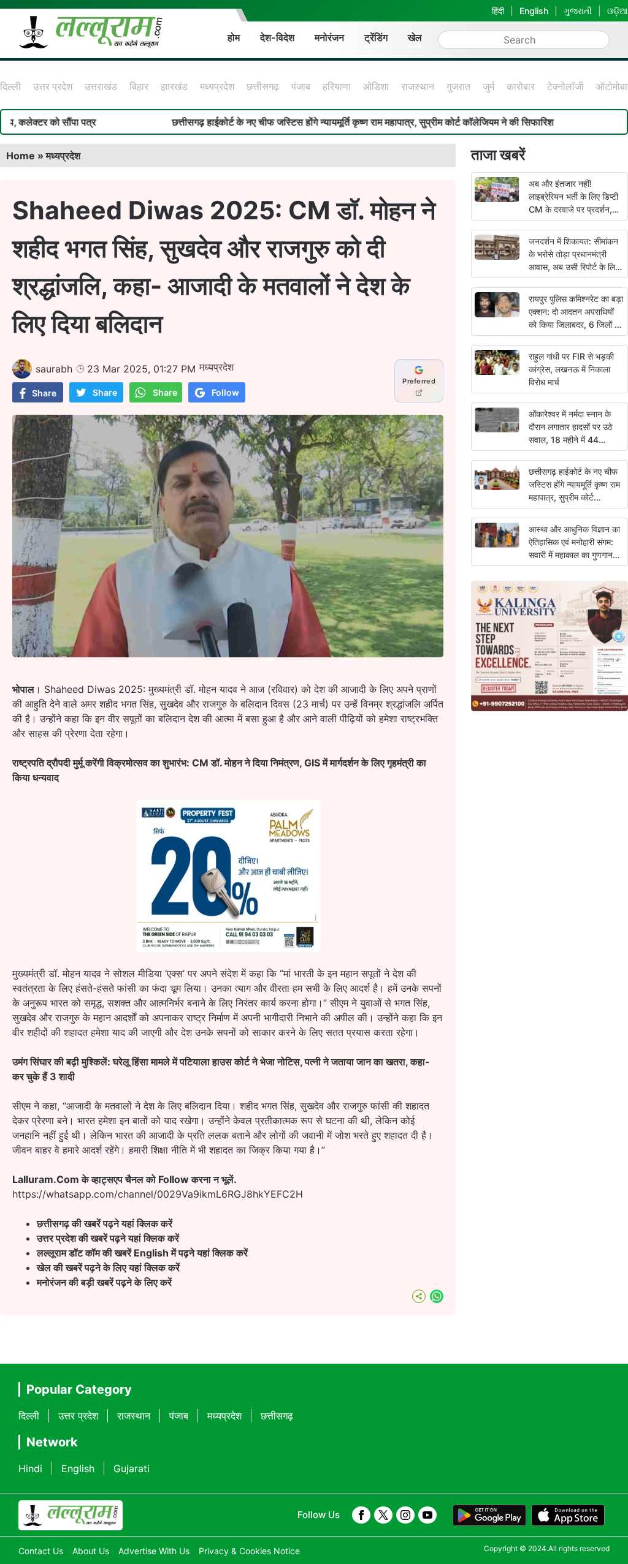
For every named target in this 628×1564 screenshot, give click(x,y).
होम (234, 37)
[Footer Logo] (70, 1515)
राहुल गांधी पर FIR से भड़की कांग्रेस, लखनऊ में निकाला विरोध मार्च (571, 369)
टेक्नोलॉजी (565, 86)
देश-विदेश (277, 37)
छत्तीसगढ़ (263, 86)
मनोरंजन (329, 37)
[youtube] (427, 1515)
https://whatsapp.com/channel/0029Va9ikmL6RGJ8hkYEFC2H (157, 1194)
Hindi (30, 1468)
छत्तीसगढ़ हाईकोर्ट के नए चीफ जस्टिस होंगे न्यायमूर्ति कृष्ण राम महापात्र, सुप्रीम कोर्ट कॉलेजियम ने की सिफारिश (322, 122)
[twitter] (383, 1515)
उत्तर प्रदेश (52, 86)
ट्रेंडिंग (376, 37)
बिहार (138, 86)
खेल (415, 37)
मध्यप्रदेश (217, 86)
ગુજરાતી (578, 11)
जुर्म (488, 86)
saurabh (54, 369)
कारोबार (521, 86)
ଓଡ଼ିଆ (617, 11)
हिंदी (498, 11)
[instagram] (405, 1515)
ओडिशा (376, 86)
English (533, 11)
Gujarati (131, 1468)
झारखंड (174, 86)
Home (20, 155)
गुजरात (458, 86)
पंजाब (300, 86)
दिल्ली (10, 86)
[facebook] (361, 1515)
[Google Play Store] (489, 1516)
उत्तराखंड (101, 86)
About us (90, 1551)
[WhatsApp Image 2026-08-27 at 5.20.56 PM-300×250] (228, 949)
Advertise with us (154, 1551)
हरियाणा (337, 86)
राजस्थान (417, 86)
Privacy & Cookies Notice (249, 1551)
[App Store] (568, 1516)
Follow (225, 392)
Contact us (40, 1551)
